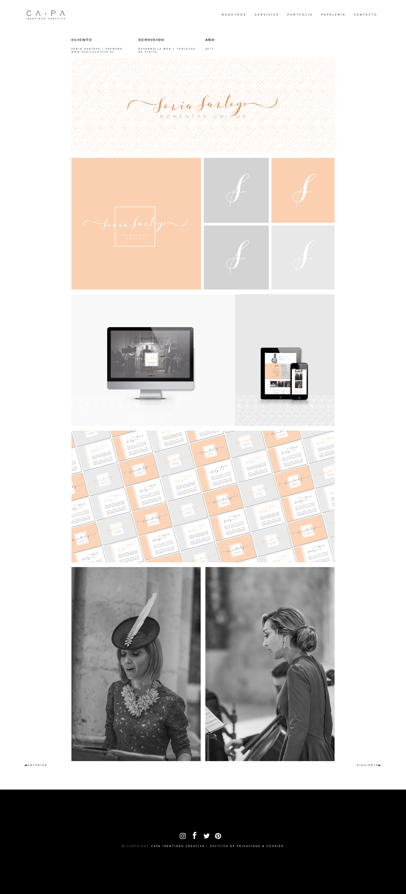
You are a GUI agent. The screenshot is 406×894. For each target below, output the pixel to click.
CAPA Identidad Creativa (178, 846)
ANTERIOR (37, 765)
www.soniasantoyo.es (93, 52)
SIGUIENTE (368, 765)
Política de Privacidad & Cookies (247, 846)
